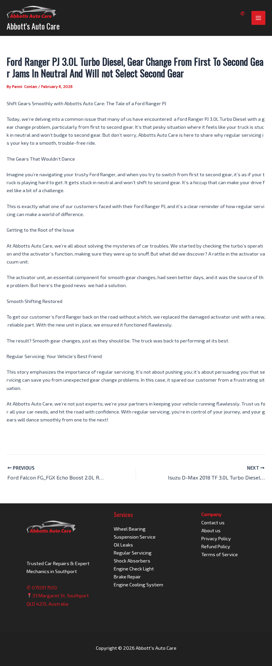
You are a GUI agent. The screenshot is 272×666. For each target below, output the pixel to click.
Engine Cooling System (138, 584)
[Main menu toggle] (258, 18)
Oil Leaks (123, 545)
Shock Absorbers (132, 560)
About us (211, 530)
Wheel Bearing (130, 529)
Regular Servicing (133, 552)
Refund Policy (215, 546)
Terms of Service (219, 554)
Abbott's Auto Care (33, 26)
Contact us (213, 522)
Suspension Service (135, 537)
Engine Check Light (134, 568)
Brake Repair (127, 576)
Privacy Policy (216, 538)
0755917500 (44, 587)
